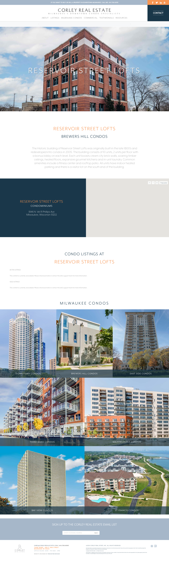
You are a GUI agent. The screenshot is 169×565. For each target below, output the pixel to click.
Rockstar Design (54, 553)
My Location (164, 182)
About (45, 18)
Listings (55, 18)
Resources (121, 18)
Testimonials (106, 18)
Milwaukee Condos (71, 18)
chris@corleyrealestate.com (46, 545)
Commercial (91, 18)
